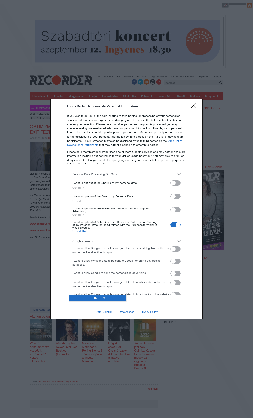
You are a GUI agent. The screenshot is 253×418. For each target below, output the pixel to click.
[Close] (195, 106)
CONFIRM (98, 298)
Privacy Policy (149, 311)
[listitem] (126, 174)
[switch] (175, 183)
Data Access (126, 311)
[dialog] (126, 209)
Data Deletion (104, 311)
